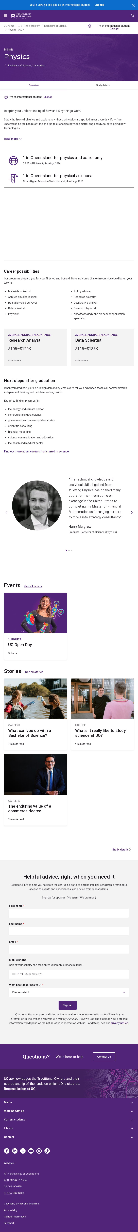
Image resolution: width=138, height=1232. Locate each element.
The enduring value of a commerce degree (35, 790)
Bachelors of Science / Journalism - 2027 (56, 25)
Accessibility (11, 1210)
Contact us (104, 1056)
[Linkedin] (15, 1151)
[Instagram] (39, 1151)
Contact (9, 1137)
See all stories (34, 672)
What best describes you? (32, 985)
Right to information (15, 1216)
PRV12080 (18, 1193)
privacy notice (119, 1023)
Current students (14, 1119)
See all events (33, 586)
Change (99, 4)
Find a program (32, 25)
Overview (34, 85)
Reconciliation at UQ (20, 1089)
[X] (23, 1151)
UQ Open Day (35, 626)
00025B (17, 1186)
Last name (22, 924)
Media (8, 1102)
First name (22, 905)
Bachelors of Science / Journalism (26, 65)
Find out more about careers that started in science (36, 451)
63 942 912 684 (18, 1180)
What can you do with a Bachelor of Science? (35, 714)
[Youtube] (31, 1151)
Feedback (9, 1223)
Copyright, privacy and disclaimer (22, 1203)
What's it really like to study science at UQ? (102, 714)
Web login (9, 1163)
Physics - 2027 (16, 30)
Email (19, 941)
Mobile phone (17, 960)
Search (133, 5)
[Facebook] (6, 1151)
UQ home (9, 25)
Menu (5, 16)
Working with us (14, 1111)
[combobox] (17, 974)
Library (8, 1128)
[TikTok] (47, 1151)
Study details (103, 85)
